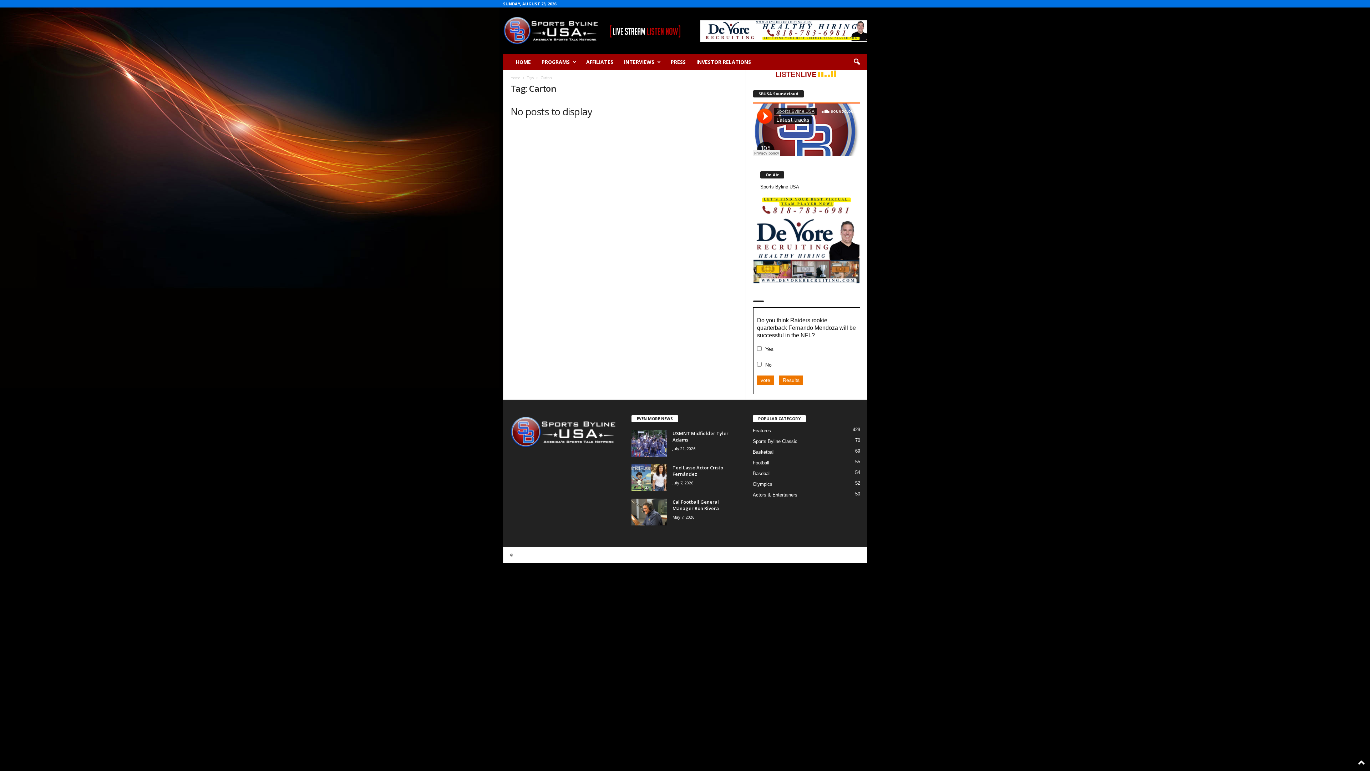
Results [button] (791, 380)
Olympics (762, 484)
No (768, 365)
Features (762, 430)
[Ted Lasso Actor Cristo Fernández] (649, 477)
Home (523, 62)
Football (761, 462)
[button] (856, 62)
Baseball (762, 473)
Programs (556, 62)
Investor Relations (723, 62)
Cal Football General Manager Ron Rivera (696, 505)
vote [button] (765, 380)
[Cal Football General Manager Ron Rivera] (649, 512)
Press (678, 62)
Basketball (764, 452)
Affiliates (599, 62)
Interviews (639, 62)
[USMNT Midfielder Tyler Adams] (649, 443)
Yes (769, 349)
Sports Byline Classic (775, 441)
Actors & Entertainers (775, 495)
